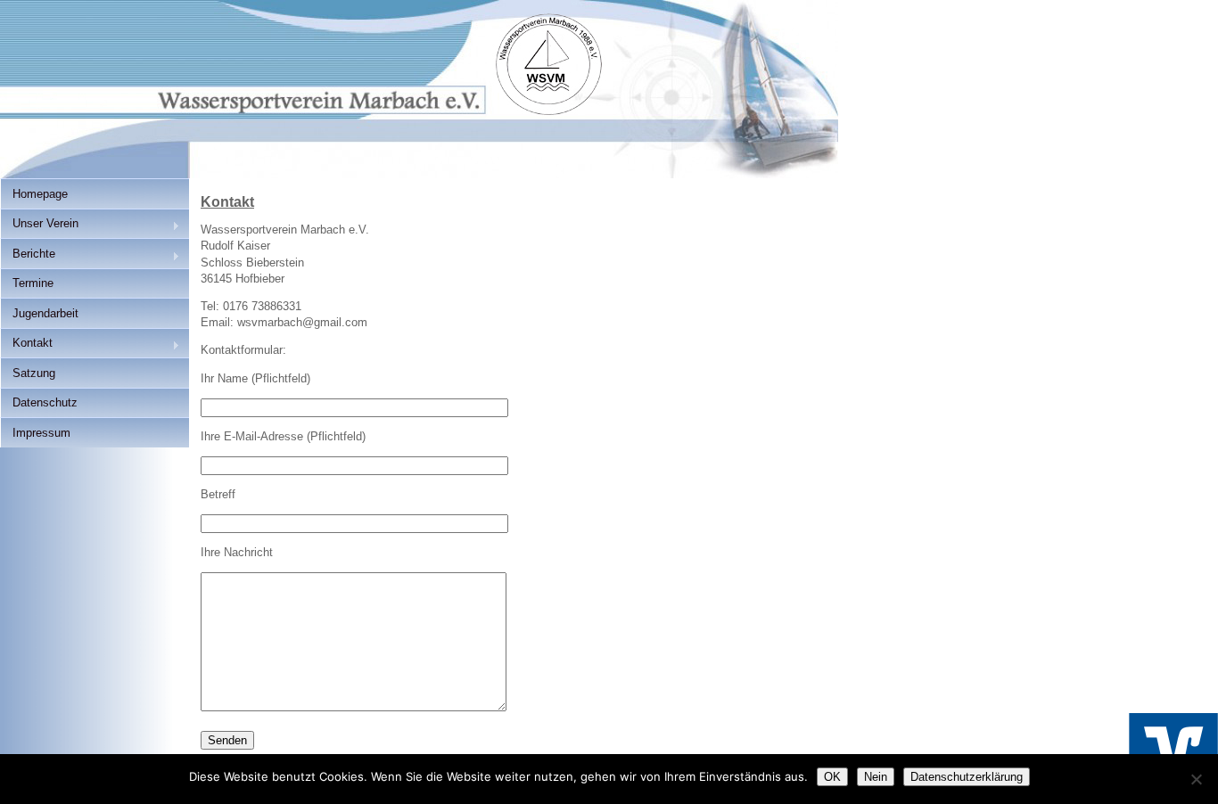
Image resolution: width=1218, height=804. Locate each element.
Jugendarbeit (45, 313)
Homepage (40, 194)
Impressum (41, 432)
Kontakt (26, 344)
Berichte (27, 255)
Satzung (33, 373)
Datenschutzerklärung (966, 776)
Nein (875, 776)
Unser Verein (39, 225)
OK (832, 776)
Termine (32, 283)
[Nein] (1196, 779)
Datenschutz (45, 402)
